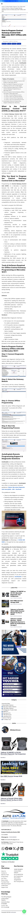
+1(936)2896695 (12, 837)
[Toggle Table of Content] (23, 79)
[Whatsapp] (3, 848)
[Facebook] (6, 848)
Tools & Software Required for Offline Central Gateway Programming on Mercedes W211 (13, 89)
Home (3, 6)
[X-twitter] (14, 848)
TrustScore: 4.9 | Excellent (7, 862)
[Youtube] (10, 848)
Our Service (18, 866)
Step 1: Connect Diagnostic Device (14, 95)
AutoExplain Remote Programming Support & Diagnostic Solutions (12, 102)
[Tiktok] (18, 848)
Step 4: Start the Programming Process (15, 99)
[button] (2, 4)
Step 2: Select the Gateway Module (14, 96)
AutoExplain (13, 912)
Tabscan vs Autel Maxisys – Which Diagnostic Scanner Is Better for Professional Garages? (17, 622)
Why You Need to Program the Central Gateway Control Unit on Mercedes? (13, 85)
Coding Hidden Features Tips (12, 6)
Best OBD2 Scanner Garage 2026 (11, 776)
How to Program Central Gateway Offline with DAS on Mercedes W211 (14, 92)
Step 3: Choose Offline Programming (14, 98)
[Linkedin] (21, 848)
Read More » (3, 757)
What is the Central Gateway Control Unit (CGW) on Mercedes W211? (14, 81)
